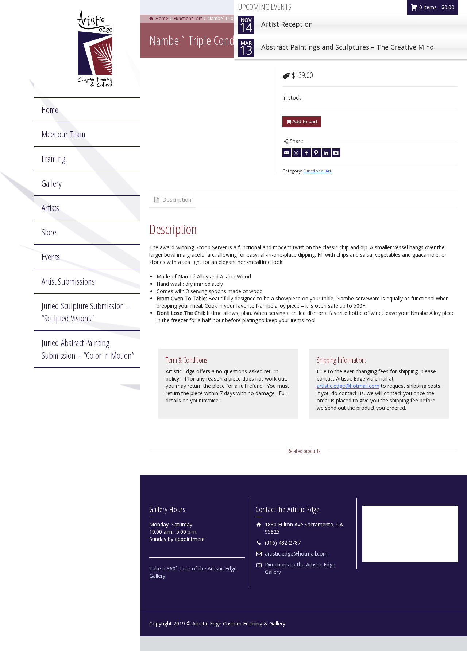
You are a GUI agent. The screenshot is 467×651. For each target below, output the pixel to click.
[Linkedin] (326, 152)
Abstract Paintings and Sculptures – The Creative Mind (336, 48)
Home (50, 110)
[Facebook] (306, 152)
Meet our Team (63, 134)
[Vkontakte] (336, 152)
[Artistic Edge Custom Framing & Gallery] (94, 47)
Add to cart (304, 121)
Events (51, 256)
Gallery (52, 183)
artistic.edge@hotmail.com (348, 385)
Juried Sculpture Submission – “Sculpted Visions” (86, 312)
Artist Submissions (68, 281)
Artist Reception (276, 25)
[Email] (286, 152)
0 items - (436, 7)
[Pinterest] (316, 152)
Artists (50, 208)
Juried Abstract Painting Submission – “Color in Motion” (88, 348)
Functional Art (317, 171)
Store (49, 232)
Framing (53, 158)
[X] (296, 152)
